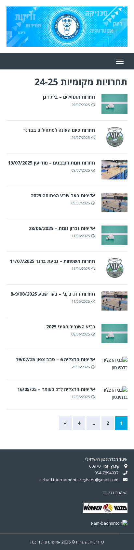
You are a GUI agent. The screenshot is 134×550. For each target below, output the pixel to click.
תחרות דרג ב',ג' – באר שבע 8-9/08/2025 (52, 294)
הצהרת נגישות (115, 492)
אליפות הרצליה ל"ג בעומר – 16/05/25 (56, 389)
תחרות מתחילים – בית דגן (69, 97)
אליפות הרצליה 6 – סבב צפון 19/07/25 (55, 359)
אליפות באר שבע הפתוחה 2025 (63, 195)
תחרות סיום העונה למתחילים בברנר (59, 130)
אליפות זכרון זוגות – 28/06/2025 (62, 228)
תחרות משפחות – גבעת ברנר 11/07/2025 (52, 261)
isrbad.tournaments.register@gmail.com (78, 480)
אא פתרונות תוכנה (45, 542)
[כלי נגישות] (126, 541)
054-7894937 (106, 473)
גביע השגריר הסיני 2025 (70, 327)
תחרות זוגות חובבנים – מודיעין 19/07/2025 (51, 163)
